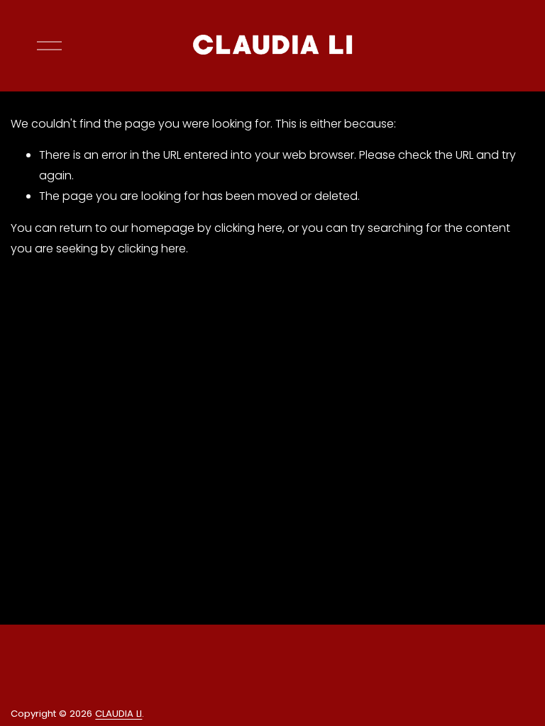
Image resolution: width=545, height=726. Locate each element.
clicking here (248, 228)
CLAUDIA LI (118, 713)
